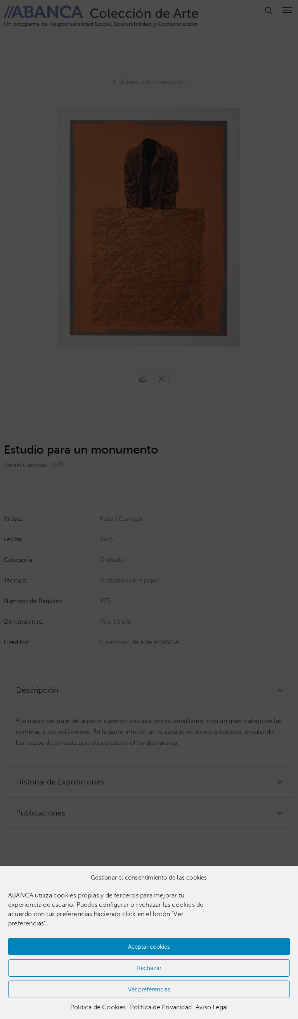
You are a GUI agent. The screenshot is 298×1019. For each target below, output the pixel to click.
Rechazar (149, 968)
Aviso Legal (212, 1007)
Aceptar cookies (149, 947)
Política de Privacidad (161, 1007)
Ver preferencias (149, 989)
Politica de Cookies (98, 1007)
